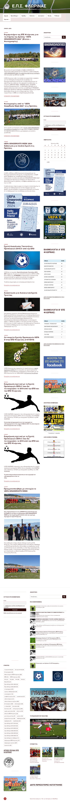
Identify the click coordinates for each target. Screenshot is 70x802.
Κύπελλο (32, 16)
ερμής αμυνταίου (9, 711)
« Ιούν (48, 162)
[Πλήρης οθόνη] (64, 737)
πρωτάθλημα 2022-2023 (11, 730)
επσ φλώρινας (18, 708)
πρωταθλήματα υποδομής (11, 738)
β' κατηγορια (8, 703)
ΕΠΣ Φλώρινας (15, 677)
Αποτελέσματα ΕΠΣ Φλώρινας (13, 674)
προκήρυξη (8, 721)
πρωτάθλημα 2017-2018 (11, 723)
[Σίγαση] (62, 737)
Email (45, 119)
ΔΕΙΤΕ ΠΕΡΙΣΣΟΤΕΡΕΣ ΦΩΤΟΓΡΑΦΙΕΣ (46, 784)
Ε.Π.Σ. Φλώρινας (29, 6)
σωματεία (7, 745)
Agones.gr (59, 457)
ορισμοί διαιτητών (9, 718)
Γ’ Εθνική (56, 16)
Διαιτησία (41, 16)
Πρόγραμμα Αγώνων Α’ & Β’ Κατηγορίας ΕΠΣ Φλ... (48, 638)
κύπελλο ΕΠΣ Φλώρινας (11, 713)
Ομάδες (24, 16)
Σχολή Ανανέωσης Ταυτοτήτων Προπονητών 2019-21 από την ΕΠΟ (19, 247)
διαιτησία (15, 706)
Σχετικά (6, 19)
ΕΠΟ (6, 677)
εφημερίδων (58, 433)
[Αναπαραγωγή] (31, 737)
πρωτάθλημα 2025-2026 (11, 735)
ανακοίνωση (21, 696)
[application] (48, 729)
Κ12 (12, 679)
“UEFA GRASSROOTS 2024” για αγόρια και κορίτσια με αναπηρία (22, 73)
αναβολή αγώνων (9, 696)
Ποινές (49, 16)
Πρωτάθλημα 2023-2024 (11, 686)
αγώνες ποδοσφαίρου (10, 691)
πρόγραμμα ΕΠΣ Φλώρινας (12, 740)
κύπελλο (20, 711)
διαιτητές (7, 708)
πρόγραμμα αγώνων (10, 743)
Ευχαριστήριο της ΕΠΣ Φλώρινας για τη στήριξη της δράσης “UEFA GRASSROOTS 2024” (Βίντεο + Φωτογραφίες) (21, 38)
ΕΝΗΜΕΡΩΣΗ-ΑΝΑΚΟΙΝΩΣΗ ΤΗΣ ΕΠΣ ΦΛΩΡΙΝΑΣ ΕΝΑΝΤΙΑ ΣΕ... (50, 619)
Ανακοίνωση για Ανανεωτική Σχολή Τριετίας (20, 294)
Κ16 (23, 679)
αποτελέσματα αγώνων (11, 701)
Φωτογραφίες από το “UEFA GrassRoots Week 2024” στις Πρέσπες (20, 104)
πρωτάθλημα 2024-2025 (11, 733)
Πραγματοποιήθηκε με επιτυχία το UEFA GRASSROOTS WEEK (20, 489)
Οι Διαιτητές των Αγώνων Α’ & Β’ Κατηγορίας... (47, 663)
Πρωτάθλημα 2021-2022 (11, 684)
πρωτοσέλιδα (51, 433)
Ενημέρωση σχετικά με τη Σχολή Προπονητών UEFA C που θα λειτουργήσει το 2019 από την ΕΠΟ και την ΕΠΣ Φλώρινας (21, 387)
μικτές (20, 716)
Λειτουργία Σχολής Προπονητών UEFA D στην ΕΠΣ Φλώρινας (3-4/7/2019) (21, 338)
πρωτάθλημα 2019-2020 (11, 728)
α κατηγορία (8, 694)
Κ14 (17, 679)
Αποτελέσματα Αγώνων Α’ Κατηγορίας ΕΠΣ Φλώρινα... (49, 631)
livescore (62, 457)
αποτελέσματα (9, 699)
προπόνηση (17, 721)
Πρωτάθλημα (14, 16)
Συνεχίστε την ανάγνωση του (12, 285)
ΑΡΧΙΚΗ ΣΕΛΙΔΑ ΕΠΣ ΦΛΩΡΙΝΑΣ (11, 751)
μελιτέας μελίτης (9, 716)
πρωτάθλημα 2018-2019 (11, 725)
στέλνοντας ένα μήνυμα (31, 373)
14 (58, 152)
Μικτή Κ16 (7, 681)
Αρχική (6, 16)
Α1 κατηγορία (8, 672)
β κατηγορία (19, 703)
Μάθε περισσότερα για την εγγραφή (13, 613)
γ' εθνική (7, 706)
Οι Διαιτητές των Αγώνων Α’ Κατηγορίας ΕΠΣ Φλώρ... (49, 644)
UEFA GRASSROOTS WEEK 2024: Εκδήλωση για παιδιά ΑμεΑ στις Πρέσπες (19, 145)
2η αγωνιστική (19, 669)
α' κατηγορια (8, 689)
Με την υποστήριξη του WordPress (50, 798)
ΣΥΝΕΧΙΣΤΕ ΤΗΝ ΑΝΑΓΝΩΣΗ (11, 96)
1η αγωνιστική (8, 669)
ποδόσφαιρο (21, 718)
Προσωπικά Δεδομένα (35, 798)
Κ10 (6, 679)
